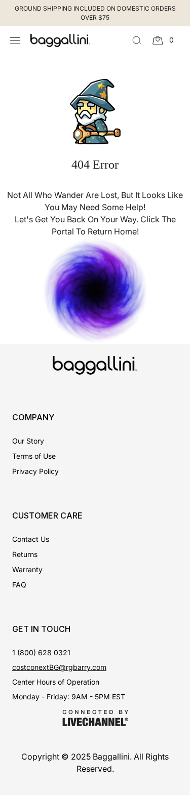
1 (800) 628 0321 (41, 652)
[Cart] (158, 40)
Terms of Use (34, 456)
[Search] (137, 40)
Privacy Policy (35, 471)
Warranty (27, 569)
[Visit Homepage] (55, 40)
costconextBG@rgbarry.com (59, 667)
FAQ (19, 584)
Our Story (28, 440)
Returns (24, 554)
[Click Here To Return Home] (95, 290)
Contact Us (30, 539)
